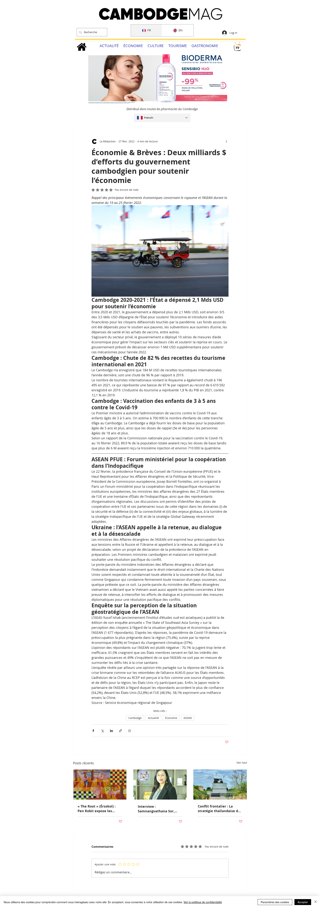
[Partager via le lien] (120, 730)
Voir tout (241, 762)
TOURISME (177, 45)
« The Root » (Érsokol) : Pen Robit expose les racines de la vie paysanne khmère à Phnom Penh (100, 808)
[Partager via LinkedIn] (111, 730)
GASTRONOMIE (204, 45)
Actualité (153, 718)
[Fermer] (315, 902)
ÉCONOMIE (133, 45)
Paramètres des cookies (275, 902)
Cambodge (135, 718)
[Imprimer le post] (129, 730)
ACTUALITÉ (109, 45)
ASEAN (188, 718)
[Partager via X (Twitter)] (102, 730)
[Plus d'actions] (226, 141)
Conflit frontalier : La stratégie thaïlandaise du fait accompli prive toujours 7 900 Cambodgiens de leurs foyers (219, 808)
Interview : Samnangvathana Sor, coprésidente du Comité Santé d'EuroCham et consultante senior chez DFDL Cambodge (158, 808)
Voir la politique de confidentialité (203, 902)
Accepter (303, 902)
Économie (171, 718)
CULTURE (156, 45)
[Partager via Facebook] (93, 730)
